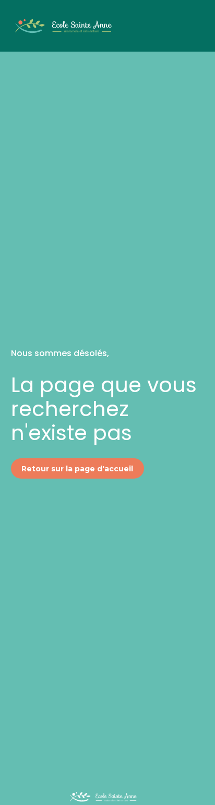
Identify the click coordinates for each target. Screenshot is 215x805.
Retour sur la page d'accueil (77, 468)
